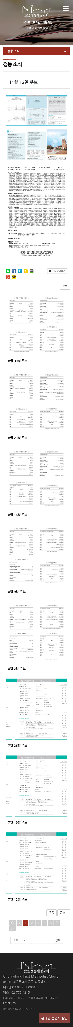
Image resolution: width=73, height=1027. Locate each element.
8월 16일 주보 (18, 514)
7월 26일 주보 (18, 745)
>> (12, 928)
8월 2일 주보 (17, 668)
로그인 (36, 22)
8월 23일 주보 (18, 437)
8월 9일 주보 (17, 591)
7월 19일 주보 (18, 822)
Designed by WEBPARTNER (19, 1008)
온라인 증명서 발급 (37, 27)
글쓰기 (63, 912)
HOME (26, 22)
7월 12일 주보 (18, 899)
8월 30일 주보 (18, 360)
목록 (64, 286)
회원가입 (47, 22)
